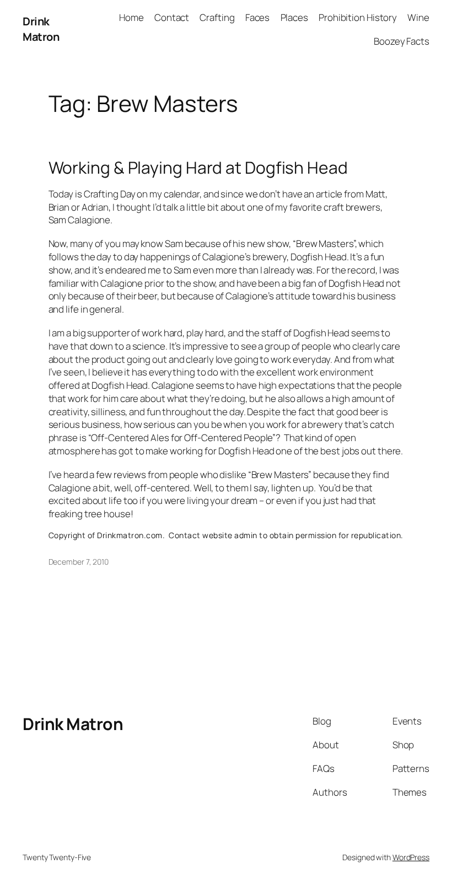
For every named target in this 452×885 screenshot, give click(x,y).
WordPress (410, 857)
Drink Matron (41, 29)
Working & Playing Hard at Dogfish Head (198, 167)
